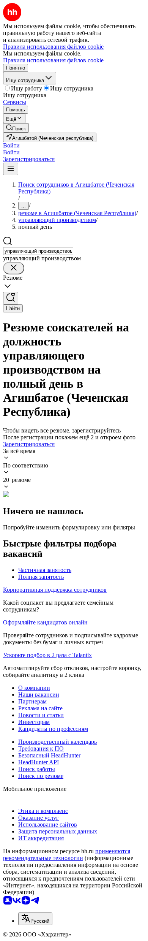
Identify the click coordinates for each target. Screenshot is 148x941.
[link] (16, 128)
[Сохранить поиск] (10, 298)
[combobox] (38, 251)
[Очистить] (13, 268)
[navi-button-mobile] (10, 169)
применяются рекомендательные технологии (66, 854)
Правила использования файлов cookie (53, 60)
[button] (11, 145)
